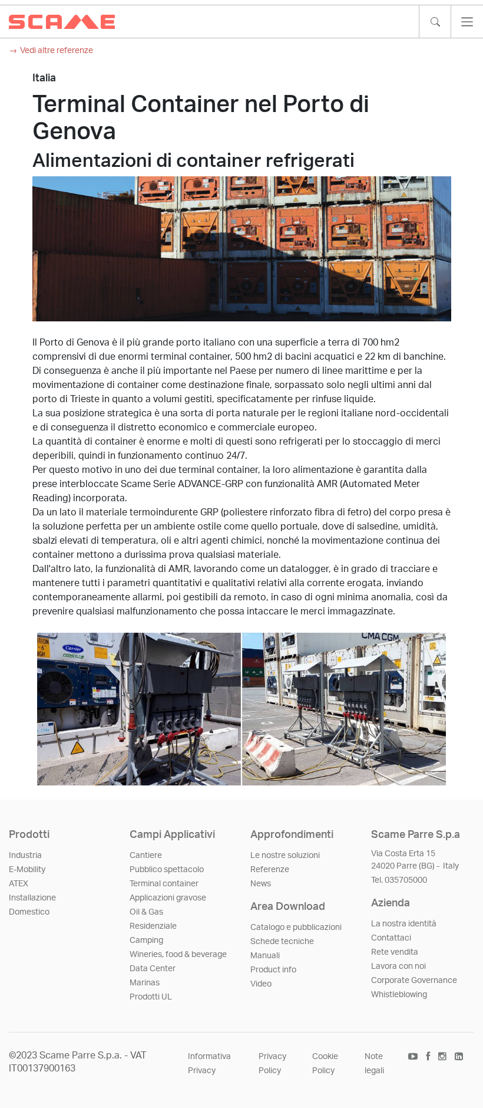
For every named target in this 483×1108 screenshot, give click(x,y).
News (260, 884)
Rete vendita (394, 952)
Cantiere (146, 855)
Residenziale (153, 926)
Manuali (265, 956)
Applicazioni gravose (168, 898)
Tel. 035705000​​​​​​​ (399, 880)
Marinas (145, 983)
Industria (25, 855)
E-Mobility (27, 870)
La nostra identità (403, 924)
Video (261, 984)
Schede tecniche (282, 942)
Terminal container (164, 884)
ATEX (18, 884)
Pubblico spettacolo (167, 870)
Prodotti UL (151, 997)
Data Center (153, 969)
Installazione (32, 898)
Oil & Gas (146, 912)
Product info (273, 970)
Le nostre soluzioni (285, 855)
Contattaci (391, 938)
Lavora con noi (398, 966)
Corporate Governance (414, 981)
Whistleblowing (399, 995)
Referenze (269, 870)
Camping (146, 940)
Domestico (29, 912)
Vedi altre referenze (56, 51)
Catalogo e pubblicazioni (296, 927)
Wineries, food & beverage (178, 955)
